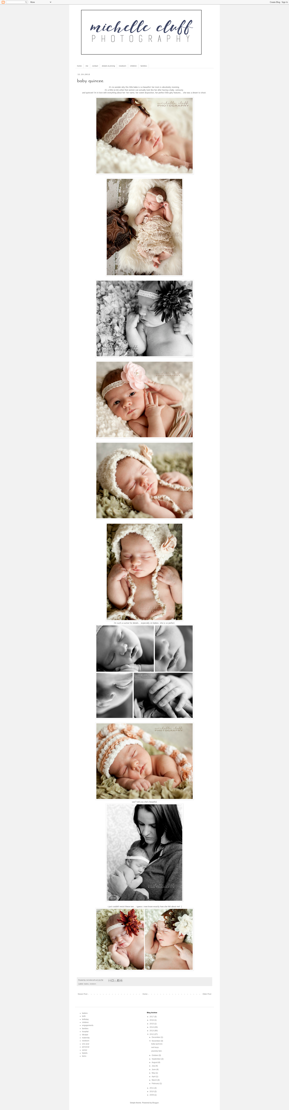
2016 (152, 1020)
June (154, 1069)
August (155, 1062)
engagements (87, 1025)
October (155, 1055)
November (156, 1041)
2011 (152, 1088)
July (153, 1066)
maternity (86, 1038)
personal (85, 1047)
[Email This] (109, 980)
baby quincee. (157, 1044)
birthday (85, 1019)
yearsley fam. (156, 1051)
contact (95, 66)
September (156, 1059)
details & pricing (108, 66)
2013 (152, 1031)
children (133, 66)
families (144, 66)
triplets (84, 1053)
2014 (152, 1027)
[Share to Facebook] (118, 980)
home (79, 66)
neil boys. (155, 1047)
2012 (152, 1034)
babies (86, 984)
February (156, 1083)
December (156, 1037)
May (154, 1073)
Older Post (207, 994)
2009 (152, 1095)
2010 (152, 1091)
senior (84, 1050)
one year (85, 1044)
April (154, 1077)
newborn (122, 66)
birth (84, 1016)
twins (84, 1056)
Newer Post (82, 994)
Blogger (155, 1103)
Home (145, 994)
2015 (152, 1024)
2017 (152, 1017)
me (87, 66)
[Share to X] (115, 980)
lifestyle (85, 1035)
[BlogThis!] (112, 980)
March (154, 1080)
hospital (85, 1031)
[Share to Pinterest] (121, 980)
